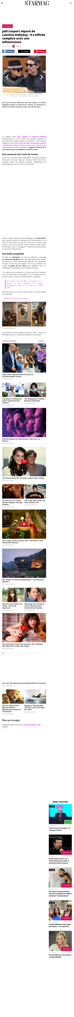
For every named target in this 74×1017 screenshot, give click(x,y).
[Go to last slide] (7, 77)
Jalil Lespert (23, 137)
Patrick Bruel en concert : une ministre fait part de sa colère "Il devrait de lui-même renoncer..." (59, 861)
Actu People (66, 852)
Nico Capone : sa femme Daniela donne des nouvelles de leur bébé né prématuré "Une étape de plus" (60, 893)
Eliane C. (18, 46)
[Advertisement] (37, 19)
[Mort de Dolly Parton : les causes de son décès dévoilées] (60, 941)
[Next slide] (41, 77)
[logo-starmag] (37, 3)
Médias (68, 822)
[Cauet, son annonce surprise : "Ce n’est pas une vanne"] (60, 814)
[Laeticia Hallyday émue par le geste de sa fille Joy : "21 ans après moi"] (60, 910)
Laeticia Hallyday (39, 137)
